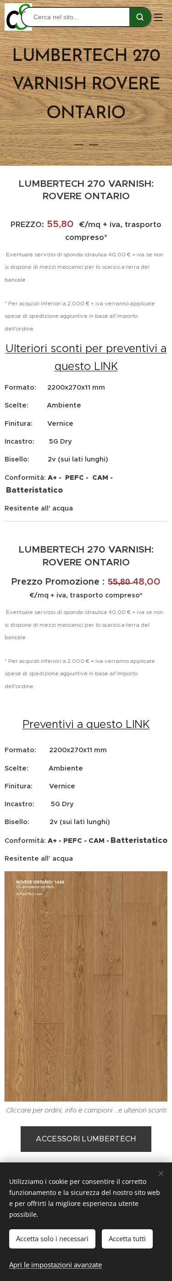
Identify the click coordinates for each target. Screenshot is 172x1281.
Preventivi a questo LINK (86, 724)
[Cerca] (139, 17)
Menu (158, 17)
